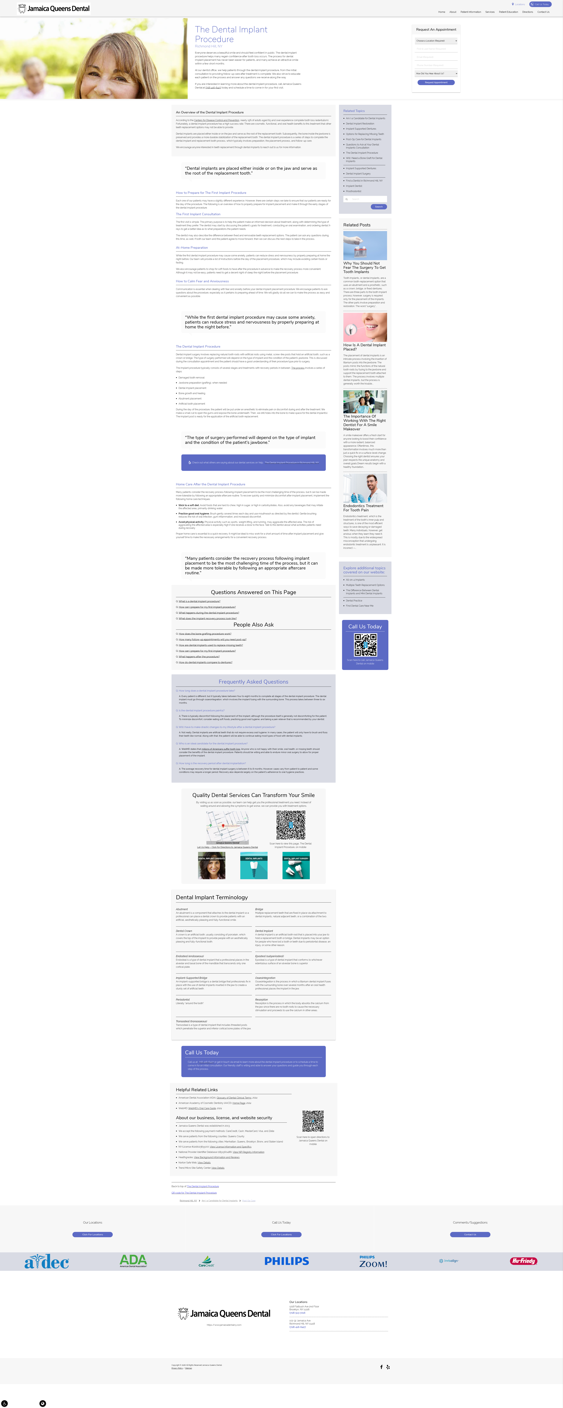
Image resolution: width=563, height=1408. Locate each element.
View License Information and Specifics (230, 1146)
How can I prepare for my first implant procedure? (207, 607)
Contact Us (470, 1234)
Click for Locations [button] (92, 1234)
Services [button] (490, 12)
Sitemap (188, 1368)
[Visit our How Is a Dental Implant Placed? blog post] (365, 341)
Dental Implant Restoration (360, 123)
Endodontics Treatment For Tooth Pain (363, 508)
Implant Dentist (354, 186)
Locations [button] (520, 4)
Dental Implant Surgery (358, 173)
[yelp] (388, 1367)
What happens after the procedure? (199, 656)
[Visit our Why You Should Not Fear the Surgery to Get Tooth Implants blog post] (365, 259)
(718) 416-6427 (213, 87)
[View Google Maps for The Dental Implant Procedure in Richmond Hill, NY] (227, 844)
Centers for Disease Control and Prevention (216, 120)
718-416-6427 (206, 1062)
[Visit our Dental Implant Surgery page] (296, 878)
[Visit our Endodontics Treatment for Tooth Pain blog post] (365, 502)
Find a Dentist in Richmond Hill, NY (364, 180)
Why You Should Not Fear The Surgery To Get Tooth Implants (364, 267)
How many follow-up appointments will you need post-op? (212, 639)
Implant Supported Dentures (361, 128)
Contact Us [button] (543, 12)
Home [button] (441, 12)
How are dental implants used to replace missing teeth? (211, 645)
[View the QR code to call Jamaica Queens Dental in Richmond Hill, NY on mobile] (365, 656)
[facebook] (381, 1367)
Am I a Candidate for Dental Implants (365, 118)
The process (298, 368)
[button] (4, 1403)
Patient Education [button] (508, 12)
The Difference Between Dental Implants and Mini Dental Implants (364, 592)
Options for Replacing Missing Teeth (365, 134)
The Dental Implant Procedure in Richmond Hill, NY (292, 462)
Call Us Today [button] (542, 4)
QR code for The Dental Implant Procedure (194, 1192)
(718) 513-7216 (297, 1312)
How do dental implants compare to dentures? (205, 662)
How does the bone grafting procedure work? (205, 633)
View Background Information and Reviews (217, 1157)
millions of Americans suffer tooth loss (221, 749)
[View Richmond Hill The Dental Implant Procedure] (94, 98)
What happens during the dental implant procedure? (209, 612)
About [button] (453, 12)
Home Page (239, 1103)
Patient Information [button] (471, 12)
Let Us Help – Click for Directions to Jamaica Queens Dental (227, 847)
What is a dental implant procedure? (199, 601)
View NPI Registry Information (248, 1152)
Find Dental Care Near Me (359, 605)
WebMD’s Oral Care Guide (202, 1108)
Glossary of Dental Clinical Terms (234, 1097)
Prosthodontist (353, 191)
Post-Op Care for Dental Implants (363, 139)
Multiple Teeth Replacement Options (365, 585)
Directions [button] (527, 12)
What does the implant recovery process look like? (208, 618)
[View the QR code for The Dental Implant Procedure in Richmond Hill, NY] (291, 839)
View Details (204, 1162)
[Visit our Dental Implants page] (254, 878)
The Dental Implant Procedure (203, 1186)
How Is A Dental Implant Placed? (364, 347)
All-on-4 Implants (355, 579)
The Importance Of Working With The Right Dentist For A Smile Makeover (364, 423)
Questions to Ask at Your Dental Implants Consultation (362, 146)
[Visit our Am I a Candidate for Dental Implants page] (211, 878)
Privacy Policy (177, 1368)
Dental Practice (354, 600)
